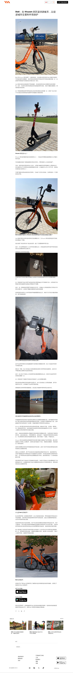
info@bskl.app (56, 668)
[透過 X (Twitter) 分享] (18, 611)
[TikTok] (43, 668)
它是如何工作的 (40, 655)
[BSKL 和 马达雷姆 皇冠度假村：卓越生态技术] (18, 625)
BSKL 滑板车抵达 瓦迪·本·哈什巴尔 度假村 (36, 632)
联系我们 (38, 659)
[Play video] (36, 264)
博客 (37, 661)
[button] (53, 2)
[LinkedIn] (34, 668)
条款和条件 (21, 656)
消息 (37, 663)
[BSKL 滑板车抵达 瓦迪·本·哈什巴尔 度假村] (36, 625)
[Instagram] (30, 668)
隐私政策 (20, 658)
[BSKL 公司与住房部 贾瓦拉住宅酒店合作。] (55, 625)
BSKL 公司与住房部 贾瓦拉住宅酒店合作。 (54, 632)
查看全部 (61, 618)
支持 (19, 660)
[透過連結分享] (24, 611)
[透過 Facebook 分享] (15, 611)
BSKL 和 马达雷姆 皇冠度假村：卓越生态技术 (17, 632)
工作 (37, 657)
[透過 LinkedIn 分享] (21, 611)
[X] (39, 668)
